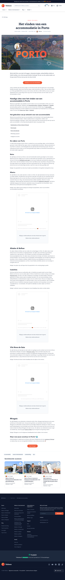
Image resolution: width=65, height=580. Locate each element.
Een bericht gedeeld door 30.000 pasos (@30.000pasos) (32, 398)
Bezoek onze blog (5, 525)
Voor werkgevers (17, 546)
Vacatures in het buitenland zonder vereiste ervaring (18, 523)
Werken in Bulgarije (18, 536)
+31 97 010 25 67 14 (44, 520)
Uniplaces (40, 105)
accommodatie (7, 454)
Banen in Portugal (5, 510)
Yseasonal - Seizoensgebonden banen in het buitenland (32, 536)
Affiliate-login (30, 517)
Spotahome (45, 105)
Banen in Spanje (5, 515)
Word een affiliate (30, 515)
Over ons (16, 542)
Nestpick (32, 110)
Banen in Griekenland (6, 512)
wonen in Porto (28, 429)
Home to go (22, 110)
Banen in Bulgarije (5, 519)
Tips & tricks (13, 498)
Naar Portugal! (32, 446)
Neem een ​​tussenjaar (18, 510)
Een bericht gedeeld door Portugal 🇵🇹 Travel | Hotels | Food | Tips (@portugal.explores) (35, 327)
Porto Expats (13, 128)
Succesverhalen (17, 516)
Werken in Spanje (17, 531)
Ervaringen (4, 530)
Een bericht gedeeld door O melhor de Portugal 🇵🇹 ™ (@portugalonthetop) (33, 228)
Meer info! (48, 1)
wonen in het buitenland (18, 454)
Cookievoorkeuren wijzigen (31, 570)
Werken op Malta (17, 534)
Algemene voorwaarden (14, 570)
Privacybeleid (22, 570)
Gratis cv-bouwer (30, 509)
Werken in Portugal (18, 527)
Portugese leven (13, 275)
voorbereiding (28, 454)
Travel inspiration (5, 528)
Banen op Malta (5, 517)
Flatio (27, 110)
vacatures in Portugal (49, 439)
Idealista (51, 105)
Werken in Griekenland (19, 529)
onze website (48, 107)
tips (34, 454)
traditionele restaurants (44, 181)
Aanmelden (59, 513)
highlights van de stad (25, 160)
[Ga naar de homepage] (7, 564)
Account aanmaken (31, 528)
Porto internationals (15, 130)
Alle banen (4, 508)
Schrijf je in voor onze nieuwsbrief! (32, 82)
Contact (28, 526)
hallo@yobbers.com (44, 522)
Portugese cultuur (31, 351)
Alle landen (16, 508)
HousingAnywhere (33, 105)
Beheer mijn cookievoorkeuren (32, 238)
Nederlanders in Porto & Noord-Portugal (20, 125)
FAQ (28, 523)
